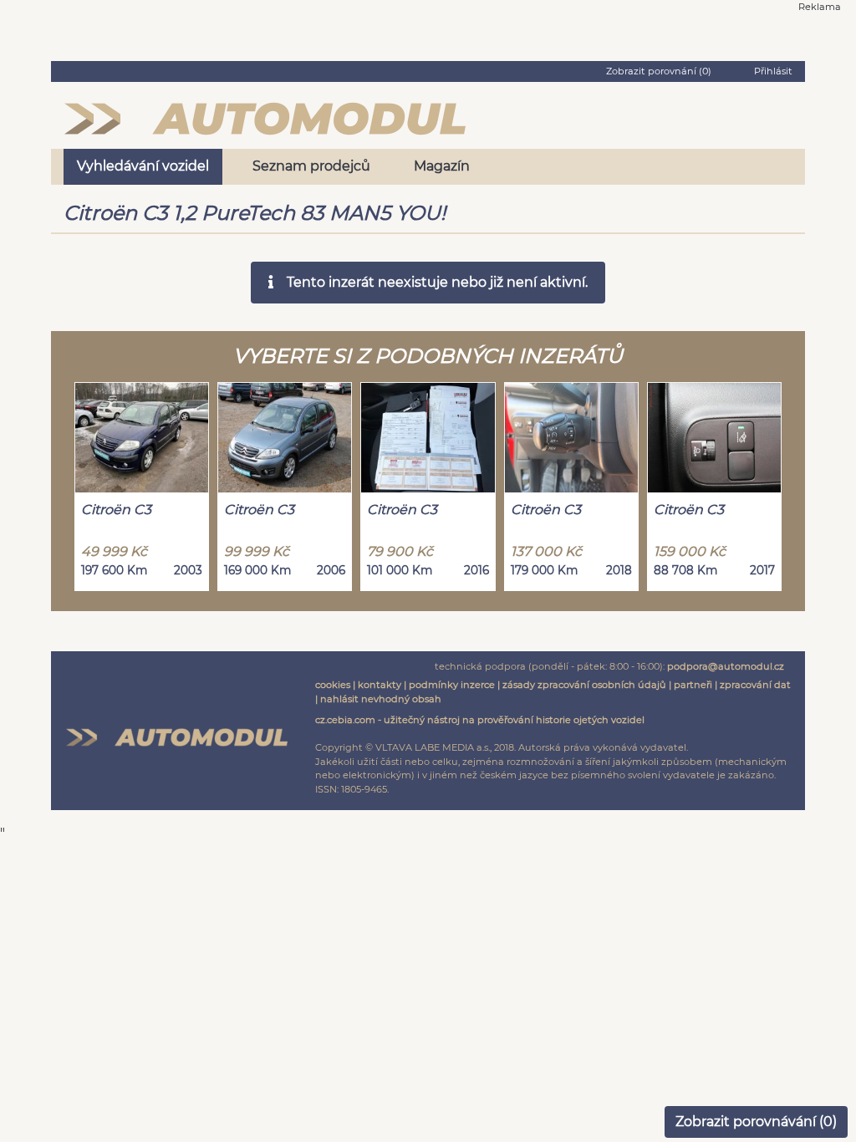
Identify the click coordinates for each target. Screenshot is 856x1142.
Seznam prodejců (311, 166)
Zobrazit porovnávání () (756, 1121)
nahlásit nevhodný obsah (380, 699)
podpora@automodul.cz (725, 666)
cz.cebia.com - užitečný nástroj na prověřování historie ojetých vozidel (480, 720)
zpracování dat (755, 685)
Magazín (442, 166)
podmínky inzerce (452, 685)
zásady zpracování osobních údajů (584, 685)
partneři (693, 685)
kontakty (379, 685)
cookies (332, 685)
